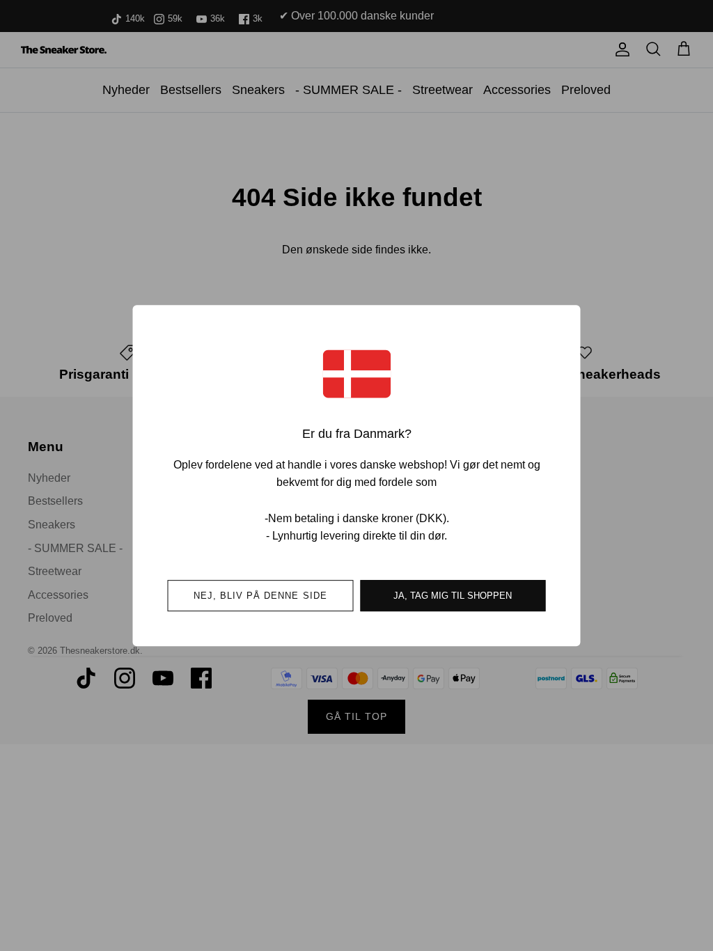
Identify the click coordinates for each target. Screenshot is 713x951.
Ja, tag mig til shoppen (452, 595)
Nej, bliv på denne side (260, 595)
